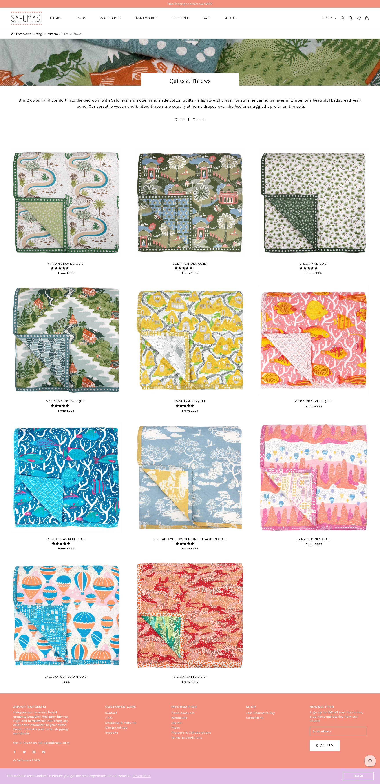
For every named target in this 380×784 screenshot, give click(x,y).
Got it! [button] (358, 776)
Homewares (146, 18)
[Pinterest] (43, 751)
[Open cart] (367, 18)
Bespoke (111, 733)
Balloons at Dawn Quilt (66, 676)
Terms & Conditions (186, 737)
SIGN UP (324, 746)
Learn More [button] (142, 776)
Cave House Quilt (190, 401)
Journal (177, 723)
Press (175, 727)
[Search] (351, 18)
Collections (254, 718)
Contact (111, 713)
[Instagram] (34, 751)
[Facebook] (14, 751)
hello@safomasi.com (54, 743)
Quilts (180, 119)
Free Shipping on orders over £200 (190, 3)
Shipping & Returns (120, 723)
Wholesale (179, 718)
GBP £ (327, 18)
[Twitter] (24, 751)
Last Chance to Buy (260, 713)
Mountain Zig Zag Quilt (66, 401)
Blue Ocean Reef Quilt (66, 539)
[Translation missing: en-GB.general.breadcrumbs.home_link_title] (12, 34)
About (231, 18)
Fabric (56, 18)
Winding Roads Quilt (66, 263)
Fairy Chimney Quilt (313, 539)
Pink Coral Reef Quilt (314, 401)
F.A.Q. (109, 718)
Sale (207, 18)
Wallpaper (110, 18)
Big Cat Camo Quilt (190, 676)
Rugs (82, 18)
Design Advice (116, 727)
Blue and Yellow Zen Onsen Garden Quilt (190, 539)
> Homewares (22, 34)
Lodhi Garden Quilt (190, 263)
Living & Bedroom (46, 34)
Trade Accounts (183, 713)
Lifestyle (180, 18)
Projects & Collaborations (191, 733)
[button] (60, 268)
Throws (199, 119)
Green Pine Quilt (314, 263)
